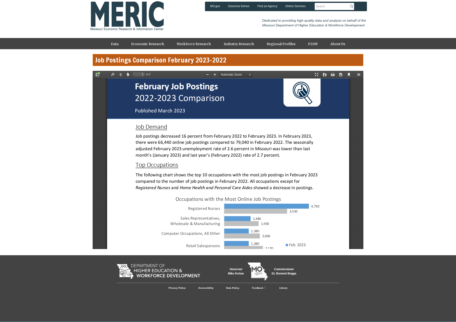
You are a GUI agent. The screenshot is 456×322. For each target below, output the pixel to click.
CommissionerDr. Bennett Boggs (284, 271)
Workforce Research (194, 44)
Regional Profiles (281, 44)
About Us (337, 44)
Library (283, 288)
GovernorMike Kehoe (236, 271)
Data (115, 44)
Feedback (257, 288)
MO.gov (215, 6)
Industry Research (239, 44)
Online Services (295, 6)
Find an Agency (267, 6)
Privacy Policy (177, 288)
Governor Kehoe (238, 6)
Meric (127, 8)
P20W (313, 44)
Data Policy (232, 288)
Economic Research (147, 44)
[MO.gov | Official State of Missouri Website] (258, 271)
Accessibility (206, 288)
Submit (353, 6)
